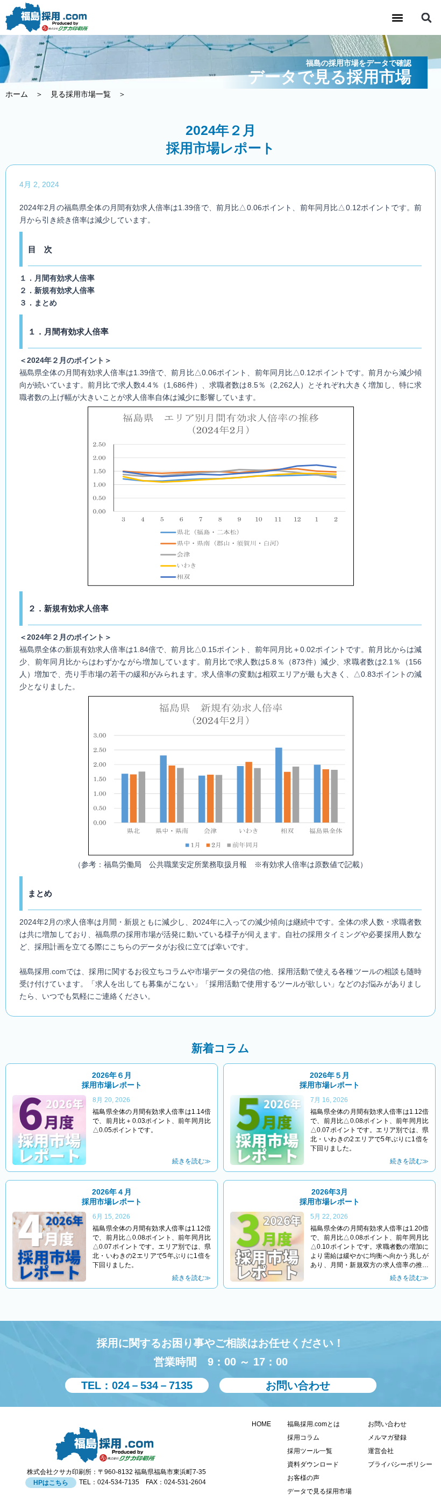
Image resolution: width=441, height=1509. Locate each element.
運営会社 (381, 1451)
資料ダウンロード (313, 1464)
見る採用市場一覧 (81, 94)
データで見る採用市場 (319, 1491)
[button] (397, 17)
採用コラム (303, 1437)
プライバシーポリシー (402, 1464)
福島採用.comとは (313, 1424)
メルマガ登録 (387, 1437)
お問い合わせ (387, 1424)
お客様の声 (303, 1478)
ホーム (16, 94)
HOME (261, 1424)
